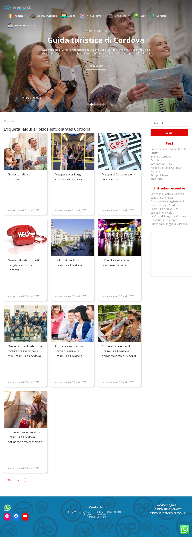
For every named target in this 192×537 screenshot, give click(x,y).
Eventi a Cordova (161, 156)
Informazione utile (162, 164)
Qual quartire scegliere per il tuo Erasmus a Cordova (167, 203)
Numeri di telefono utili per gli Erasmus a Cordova (24, 265)
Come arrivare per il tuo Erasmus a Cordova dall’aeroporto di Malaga (25, 437)
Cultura (155, 153)
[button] (14, 56)
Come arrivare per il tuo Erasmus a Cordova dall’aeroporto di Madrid (119, 351)
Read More (96, 65)
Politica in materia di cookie (167, 513)
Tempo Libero (159, 175)
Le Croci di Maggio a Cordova (169, 216)
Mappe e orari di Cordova (166, 167)
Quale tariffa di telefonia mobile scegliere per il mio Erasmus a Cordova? (25, 351)
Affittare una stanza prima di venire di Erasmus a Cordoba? (69, 351)
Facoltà (155, 160)
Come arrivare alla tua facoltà (169, 149)
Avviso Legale (166, 505)
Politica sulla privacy (167, 509)
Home (10, 121)
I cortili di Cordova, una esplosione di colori (164, 210)
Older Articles (15, 480)
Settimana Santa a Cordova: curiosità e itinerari (167, 195)
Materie (155, 171)
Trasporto (157, 179)
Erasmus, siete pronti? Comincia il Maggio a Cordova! (169, 222)
